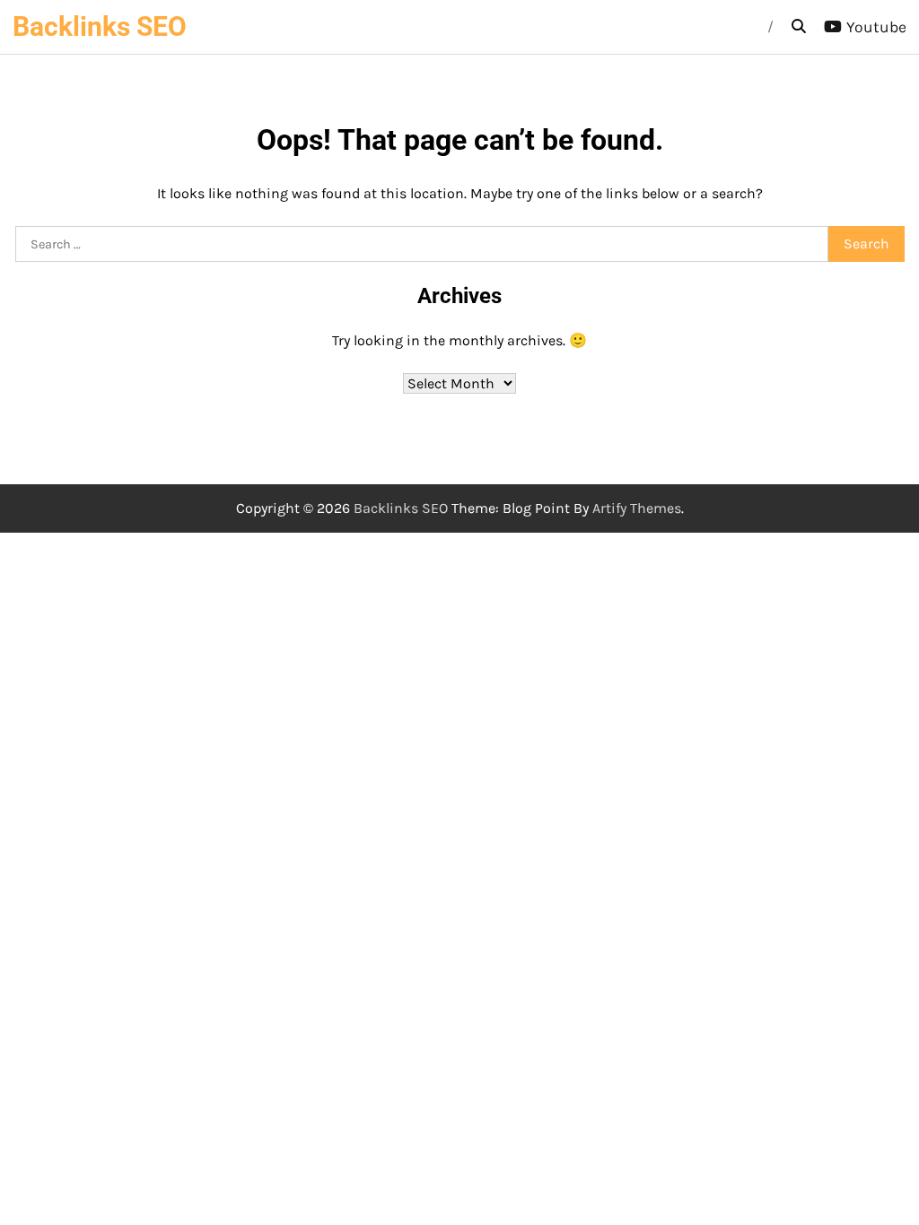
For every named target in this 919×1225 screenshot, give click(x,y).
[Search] (799, 27)
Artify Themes (636, 508)
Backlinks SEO (100, 26)
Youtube (876, 27)
